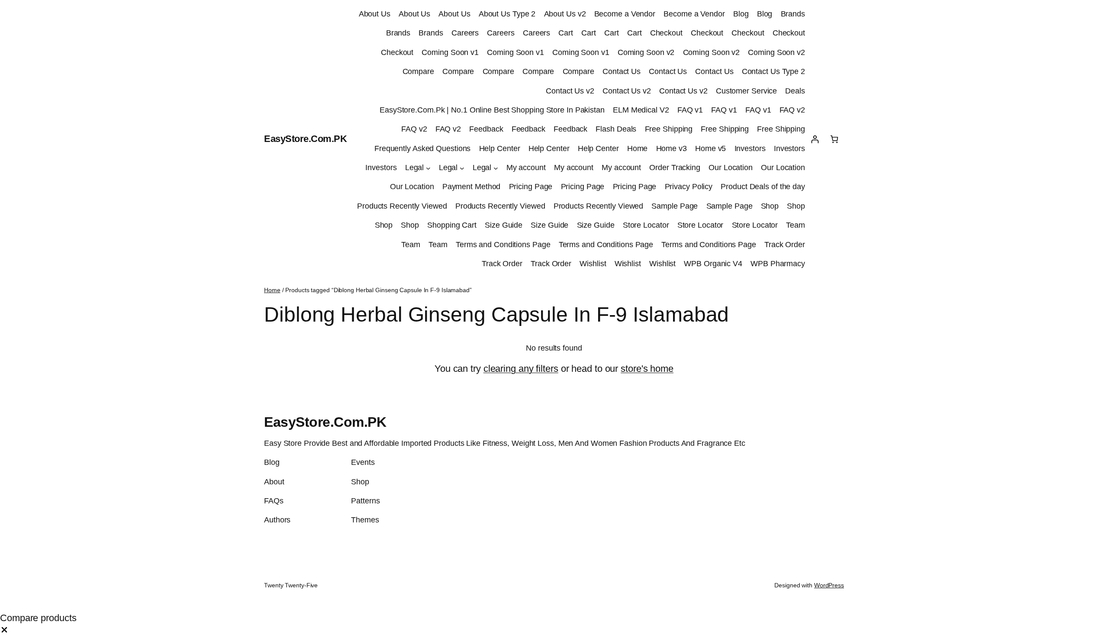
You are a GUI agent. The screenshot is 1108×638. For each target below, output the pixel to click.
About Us (374, 14)
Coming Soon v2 (646, 52)
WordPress (829, 585)
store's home (647, 368)
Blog (741, 14)
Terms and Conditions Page (503, 244)
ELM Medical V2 (641, 110)
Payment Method (471, 186)
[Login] (815, 139)
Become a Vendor (625, 14)
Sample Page (674, 206)
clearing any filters (520, 368)
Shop (770, 206)
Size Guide (503, 225)
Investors (750, 148)
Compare (418, 71)
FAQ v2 (792, 110)
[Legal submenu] (428, 167)
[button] (4, 630)
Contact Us (621, 71)
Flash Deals (616, 129)
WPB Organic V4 (713, 263)
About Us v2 (565, 14)
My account (526, 167)
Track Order (784, 244)
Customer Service (746, 91)
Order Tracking (674, 167)
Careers (465, 33)
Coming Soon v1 (450, 52)
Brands (793, 14)
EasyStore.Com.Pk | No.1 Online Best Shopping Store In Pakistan (492, 110)
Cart (565, 33)
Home (637, 148)
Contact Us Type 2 (773, 71)
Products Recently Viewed (402, 206)
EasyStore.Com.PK (305, 138)
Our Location (731, 167)
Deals (795, 91)
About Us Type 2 (507, 14)
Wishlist (593, 263)
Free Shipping (669, 129)
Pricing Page (531, 186)
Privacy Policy (689, 186)
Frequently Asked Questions (422, 148)
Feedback (486, 129)
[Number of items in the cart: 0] (834, 139)
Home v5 (710, 148)
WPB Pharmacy (777, 263)
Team (795, 225)
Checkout (666, 33)
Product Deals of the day (763, 186)
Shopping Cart (452, 225)
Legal (414, 167)
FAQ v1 (690, 110)
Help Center (499, 148)
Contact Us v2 (570, 91)
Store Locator (646, 225)
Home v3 (671, 148)
